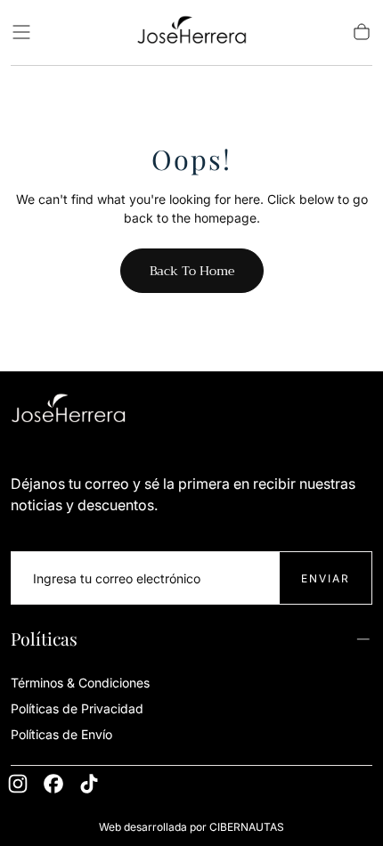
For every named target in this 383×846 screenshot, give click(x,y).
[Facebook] (53, 784)
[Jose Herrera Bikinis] (68, 411)
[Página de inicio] (191, 32)
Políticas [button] (44, 638)
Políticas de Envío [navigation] (61, 734)
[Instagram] (18, 784)
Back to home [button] (192, 270)
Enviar (325, 578)
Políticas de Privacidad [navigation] (77, 708)
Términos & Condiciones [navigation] (80, 682)
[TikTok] (89, 784)
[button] (21, 32)
